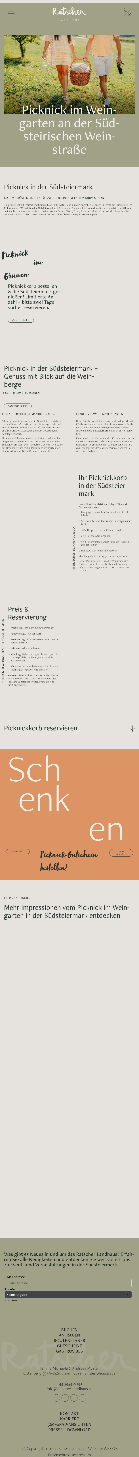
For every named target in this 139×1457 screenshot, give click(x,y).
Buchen (69, 1329)
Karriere (69, 1419)
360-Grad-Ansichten (69, 1424)
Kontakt (69, 1413)
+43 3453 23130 (69, 1383)
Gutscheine (69, 1346)
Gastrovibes (69, 1351)
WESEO (110, 1448)
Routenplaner (69, 1340)
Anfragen (69, 1335)
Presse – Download (69, 1429)
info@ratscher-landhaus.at (69, 1388)
